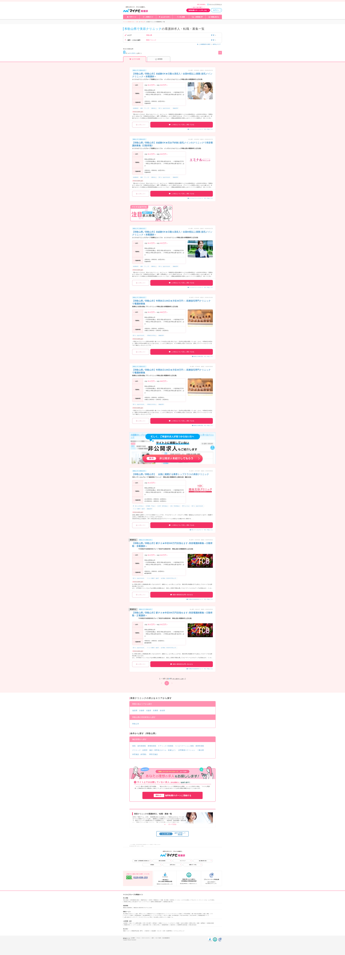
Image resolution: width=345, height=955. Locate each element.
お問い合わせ (172, 864)
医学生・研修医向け (154, 900)
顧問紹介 (203, 923)
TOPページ (132, 17)
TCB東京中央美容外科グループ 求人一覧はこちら (200, 599)
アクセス (138, 937)
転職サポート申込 (192, 864)
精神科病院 (200, 746)
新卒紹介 (155, 923)
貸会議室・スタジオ (156, 931)
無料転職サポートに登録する (173, 795)
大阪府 (148, 710)
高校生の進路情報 (127, 907)
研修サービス (126, 931)
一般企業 (200, 750)
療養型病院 (152, 746)
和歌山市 (135, 724)
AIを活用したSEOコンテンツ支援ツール (163, 917)
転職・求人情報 (164, 900)
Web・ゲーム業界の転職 (135, 923)
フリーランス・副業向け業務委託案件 (152, 901)
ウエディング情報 (128, 915)
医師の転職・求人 (147, 924)
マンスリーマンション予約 (145, 917)
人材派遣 (125, 923)
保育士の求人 (156, 924)
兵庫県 (155, 710)
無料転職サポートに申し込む (197, 10)
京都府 (141, 710)
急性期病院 (141, 746)
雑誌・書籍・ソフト (208, 913)
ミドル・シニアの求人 (209, 900)
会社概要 (133, 937)
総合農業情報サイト (148, 915)
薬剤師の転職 (210, 923)
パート (200, 900)
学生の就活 (125, 900)
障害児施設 (153, 754)
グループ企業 (158, 937)
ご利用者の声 (199, 17)
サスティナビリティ (146, 937)
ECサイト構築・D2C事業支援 (171, 915)
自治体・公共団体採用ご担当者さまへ (142, 860)
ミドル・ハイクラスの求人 (182, 900)
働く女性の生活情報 (197, 913)
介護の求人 (173, 924)
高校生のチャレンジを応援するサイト (156, 913)
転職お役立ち (215, 17)
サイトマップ (182, 860)
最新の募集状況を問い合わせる (183, 594)
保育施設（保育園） (140, 754)
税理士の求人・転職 (194, 923)
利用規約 (152, 864)
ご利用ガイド (149, 17)
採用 (153, 937)
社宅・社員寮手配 (167, 931)
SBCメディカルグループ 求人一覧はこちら (202, 529)
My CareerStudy (184, 915)
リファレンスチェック (179, 931)
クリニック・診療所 (140, 750)
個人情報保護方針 (166, 937)
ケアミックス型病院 (165, 746)
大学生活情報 (186, 913)
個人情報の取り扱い (203, 860)
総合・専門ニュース (140, 913)
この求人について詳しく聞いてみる (182, 124)
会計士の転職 (184, 923)
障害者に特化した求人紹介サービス (132, 901)
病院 (134, 746)
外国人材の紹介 (193, 924)
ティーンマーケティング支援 (175, 913)
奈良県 (162, 710)
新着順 (160, 59)
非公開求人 (133, 53)
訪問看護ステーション (186, 750)
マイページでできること (215, 4)
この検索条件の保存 (204, 44)
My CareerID (193, 915)
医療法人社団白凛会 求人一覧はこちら (203, 356)
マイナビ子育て (158, 915)
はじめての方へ (165, 17)
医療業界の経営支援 (182, 924)
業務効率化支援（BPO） (137, 931)
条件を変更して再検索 (174, 833)
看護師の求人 (127, 924)
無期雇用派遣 (165, 924)
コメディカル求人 (136, 924)
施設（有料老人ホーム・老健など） (162, 750)
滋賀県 (134, 710)
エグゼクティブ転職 (174, 923)
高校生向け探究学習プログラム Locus (143, 907)
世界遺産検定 (138, 915)
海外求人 (172, 900)
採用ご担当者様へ (201, 4)
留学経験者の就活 (134, 900)
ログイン (216, 10)
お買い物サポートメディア (130, 917)
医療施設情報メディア (203, 915)
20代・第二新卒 (147, 923)
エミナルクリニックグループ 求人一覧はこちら (201, 129)
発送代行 (147, 931)
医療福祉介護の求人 (168, 901)
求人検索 (182, 17)
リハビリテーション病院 (184, 746)
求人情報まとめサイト (128, 913)
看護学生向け (144, 900)
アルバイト (194, 900)
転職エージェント (163, 923)
